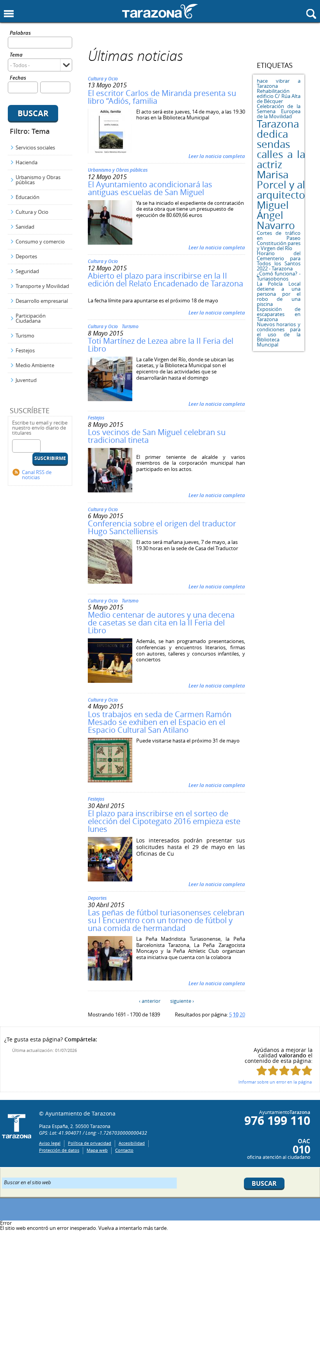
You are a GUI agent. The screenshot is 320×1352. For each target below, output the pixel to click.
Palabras (20, 33)
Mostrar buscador (311, 14)
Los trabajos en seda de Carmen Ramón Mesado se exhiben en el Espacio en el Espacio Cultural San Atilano (159, 722)
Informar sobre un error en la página (275, 1082)
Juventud (26, 380)
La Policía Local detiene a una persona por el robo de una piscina (279, 293)
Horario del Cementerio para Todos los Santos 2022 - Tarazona (279, 261)
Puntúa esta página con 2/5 (273, 1070)
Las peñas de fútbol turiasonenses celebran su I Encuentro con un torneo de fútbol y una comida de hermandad (166, 920)
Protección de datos (59, 1150)
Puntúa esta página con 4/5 (295, 1070)
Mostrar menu (9, 14)
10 (235, 1014)
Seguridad (27, 271)
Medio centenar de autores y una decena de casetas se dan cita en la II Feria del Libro (161, 622)
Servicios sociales (35, 147)
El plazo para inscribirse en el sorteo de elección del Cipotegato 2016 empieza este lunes (164, 821)
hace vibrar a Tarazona (279, 83)
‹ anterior (149, 1000)
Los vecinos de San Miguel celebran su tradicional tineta (157, 436)
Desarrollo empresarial (42, 300)
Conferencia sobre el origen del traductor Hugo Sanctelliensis (162, 527)
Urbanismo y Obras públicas (38, 180)
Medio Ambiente (35, 365)
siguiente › (182, 1000)
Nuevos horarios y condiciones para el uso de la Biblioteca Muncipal (279, 334)
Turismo (25, 335)
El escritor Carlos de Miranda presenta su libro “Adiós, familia (162, 97)
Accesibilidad (132, 1143)
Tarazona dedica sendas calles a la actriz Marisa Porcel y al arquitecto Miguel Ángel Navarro (281, 174)
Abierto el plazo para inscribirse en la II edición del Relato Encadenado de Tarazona (165, 279)
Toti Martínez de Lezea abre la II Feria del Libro (160, 345)
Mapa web (97, 1150)
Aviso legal (49, 1143)
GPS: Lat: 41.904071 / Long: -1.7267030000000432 (93, 1133)
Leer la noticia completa (216, 156)
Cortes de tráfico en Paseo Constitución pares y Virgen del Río (279, 240)
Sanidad (25, 226)
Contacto (124, 1150)
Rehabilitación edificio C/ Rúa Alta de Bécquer (279, 96)
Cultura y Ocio (32, 211)
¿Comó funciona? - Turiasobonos (279, 276)
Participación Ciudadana (31, 318)
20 (242, 1014)
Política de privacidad (89, 1143)
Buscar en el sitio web (27, 1182)
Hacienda (26, 162)
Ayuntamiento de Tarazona (160, 11)
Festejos (25, 350)
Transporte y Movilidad (42, 286)
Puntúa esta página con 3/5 (284, 1070)
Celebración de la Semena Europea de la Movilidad (279, 111)
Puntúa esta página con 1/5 (261, 1070)
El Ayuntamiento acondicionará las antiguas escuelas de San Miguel (150, 188)
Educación (27, 197)
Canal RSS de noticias (37, 475)
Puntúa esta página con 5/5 (307, 1070)
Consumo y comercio (40, 241)
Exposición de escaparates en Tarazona (279, 314)
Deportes (26, 256)
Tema (16, 55)
